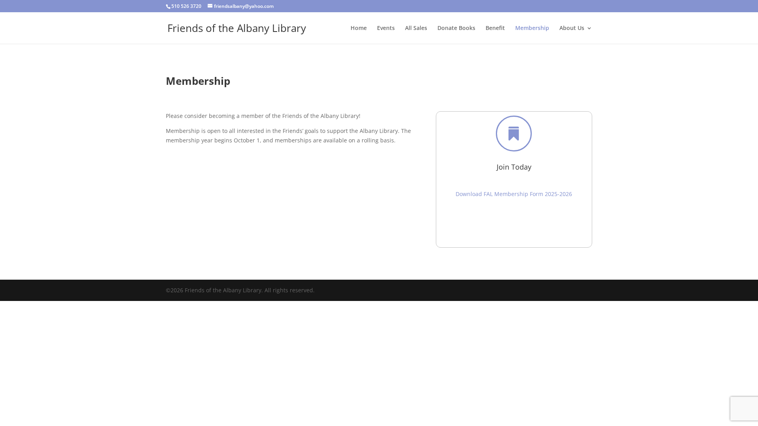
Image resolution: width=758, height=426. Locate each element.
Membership (532, 28)
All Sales (416, 28)
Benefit (495, 28)
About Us (571, 28)
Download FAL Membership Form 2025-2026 (514, 194)
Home (359, 28)
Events (386, 28)
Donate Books (456, 28)
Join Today (514, 167)
